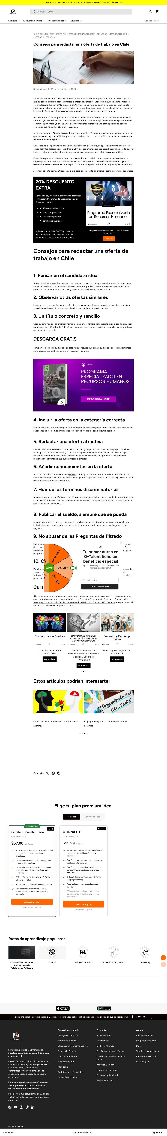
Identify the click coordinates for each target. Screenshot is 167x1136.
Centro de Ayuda (144, 1035)
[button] (157, 11)
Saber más (108, 238)
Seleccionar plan (32, 902)
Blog (138, 1046)
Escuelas (12, 20)
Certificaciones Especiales (70, 1072)
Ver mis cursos (152, 20)
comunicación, (47, 34)
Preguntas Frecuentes (146, 1040)
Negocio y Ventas (66, 1061)
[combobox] (81, 12)
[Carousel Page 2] (83, 671)
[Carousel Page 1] (81, 671)
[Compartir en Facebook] (53, 773)
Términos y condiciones (147, 1051)
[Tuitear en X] (47, 773)
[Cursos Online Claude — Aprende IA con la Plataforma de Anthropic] (21, 952)
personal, (91, 34)
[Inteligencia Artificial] (83, 952)
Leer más (37, 725)
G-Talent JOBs (143, 1061)
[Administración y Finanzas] (114, 952)
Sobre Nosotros (104, 1035)
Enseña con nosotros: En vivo (110, 1051)
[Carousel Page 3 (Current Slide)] (85, 671)
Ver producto (49, 662)
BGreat (72, 474)
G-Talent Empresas (32, 20)
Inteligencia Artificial (83, 962)
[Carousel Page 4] (87, 733)
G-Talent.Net (18, 1126)
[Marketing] (145, 952)
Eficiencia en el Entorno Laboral (73, 1046)
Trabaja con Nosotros (107, 1070)
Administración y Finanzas (114, 962)
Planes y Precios (56, 20)
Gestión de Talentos (67, 1056)
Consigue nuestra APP (147, 1056)
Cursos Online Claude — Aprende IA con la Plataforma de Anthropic (21, 965)
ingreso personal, (76, 34)
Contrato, (61, 34)
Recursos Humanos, (107, 34)
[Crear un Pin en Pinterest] (59, 773)
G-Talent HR (142, 1017)
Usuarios (74, 20)
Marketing (145, 962)
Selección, (123, 34)
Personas (71, 816)
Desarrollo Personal (67, 1051)
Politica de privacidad (107, 1075)
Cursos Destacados (67, 1077)
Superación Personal (44, 37)
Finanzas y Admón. (67, 1040)
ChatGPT (53, 962)
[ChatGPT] (52, 952)
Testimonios (102, 1040)
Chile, (36, 34)
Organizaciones (92, 816)
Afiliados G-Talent (105, 1064)
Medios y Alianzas (105, 1046)
